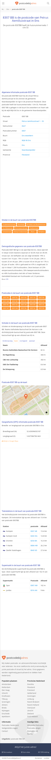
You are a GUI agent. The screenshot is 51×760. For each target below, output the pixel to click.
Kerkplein (41, 232)
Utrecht (5, 693)
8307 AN (15, 308)
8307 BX (41, 308)
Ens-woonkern (27, 135)
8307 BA (41, 298)
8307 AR (23, 305)
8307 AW (6, 301)
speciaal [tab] (32, 341)
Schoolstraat (7, 232)
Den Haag (5, 690)
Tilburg (4, 699)
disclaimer (38, 758)
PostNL (30, 734)
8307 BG (32, 305)
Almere (4, 705)
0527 (24, 126)
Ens (23, 145)
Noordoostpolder (28, 150)
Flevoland (25, 155)
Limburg (30, 699)
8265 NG (34, 536)
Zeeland (30, 713)
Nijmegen (5, 710)
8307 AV (41, 301)
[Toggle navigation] (3, 3)
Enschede (5, 713)
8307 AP (6, 308)
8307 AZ (15, 305)
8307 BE (15, 301)
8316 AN (34, 590)
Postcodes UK (32, 731)
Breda (4, 708)
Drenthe (30, 684)
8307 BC (6, 305)
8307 (24, 131)
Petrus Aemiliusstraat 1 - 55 (33, 121)
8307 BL (23, 308)
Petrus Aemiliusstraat (30, 19)
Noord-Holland (33, 705)
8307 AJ (32, 308)
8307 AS (41, 305)
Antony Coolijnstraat (20, 232)
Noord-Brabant (33, 702)
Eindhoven (6, 696)
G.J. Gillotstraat (8, 228)
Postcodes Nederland (10, 725)
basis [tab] (16, 341)
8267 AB (34, 531)
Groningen (6, 702)
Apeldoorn (6, 716)
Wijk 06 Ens (26, 140)
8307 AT (23, 301)
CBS (7, 279)
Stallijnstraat (34, 228)
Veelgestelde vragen (10, 728)
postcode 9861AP (18, 739)
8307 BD (24, 298)
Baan (32, 232)
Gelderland (31, 693)
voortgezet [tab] (23, 341)
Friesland (31, 690)
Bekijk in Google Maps (10, 441)
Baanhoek (21, 224)
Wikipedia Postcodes (35, 725)
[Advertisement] (25, 60)
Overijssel (31, 708)
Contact (5, 731)
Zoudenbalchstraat (9, 224)
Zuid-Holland (32, 716)
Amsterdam (6, 684)
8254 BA (34, 541)
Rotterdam (6, 687)
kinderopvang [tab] (7, 341)
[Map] (25, 400)
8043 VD (34, 550)
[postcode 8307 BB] (26, 3)
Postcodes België (34, 728)
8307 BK (6, 298)
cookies (46, 758)
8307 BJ (14, 298)
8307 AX (32, 298)
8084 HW (34, 545)
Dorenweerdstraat (21, 228)
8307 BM (33, 301)
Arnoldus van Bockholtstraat (36, 224)
